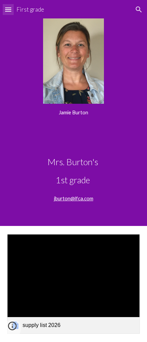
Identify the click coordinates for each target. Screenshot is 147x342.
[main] (73, 113)
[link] (73, 283)
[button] (8, 9)
